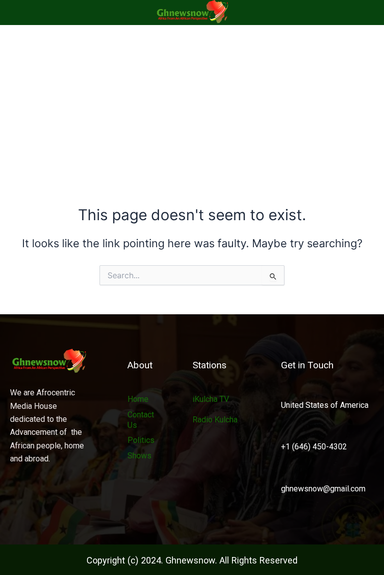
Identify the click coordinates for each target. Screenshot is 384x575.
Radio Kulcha (215, 419)
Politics (141, 440)
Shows (140, 455)
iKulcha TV (210, 399)
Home (138, 399)
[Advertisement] (192, 100)
